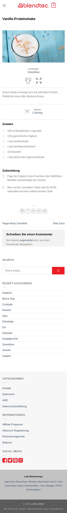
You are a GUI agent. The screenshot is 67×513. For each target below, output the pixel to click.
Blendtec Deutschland (39, 481)
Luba (42, 486)
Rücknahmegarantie (13, 436)
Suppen (6, 356)
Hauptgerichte (10, 338)
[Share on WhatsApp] (22, 211)
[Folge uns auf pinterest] (15, 460)
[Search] (58, 270)
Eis (4, 327)
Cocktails (7, 304)
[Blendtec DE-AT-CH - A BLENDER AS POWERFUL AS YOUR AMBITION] (33, 5)
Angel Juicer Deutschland (15, 481)
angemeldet (26, 240)
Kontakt (6, 388)
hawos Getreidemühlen (28, 486)
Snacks (6, 350)
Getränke (7, 333)
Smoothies (33, 72)
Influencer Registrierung (15, 430)
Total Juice (59, 223)
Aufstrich (7, 293)
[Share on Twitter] (33, 211)
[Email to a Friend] (39, 211)
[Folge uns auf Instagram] (20, 460)
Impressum (8, 394)
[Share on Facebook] (27, 211)
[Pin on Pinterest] (44, 211)
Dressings (8, 321)
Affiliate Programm (12, 424)
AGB (5, 400)
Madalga (50, 486)
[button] (4, 5)
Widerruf (7, 442)
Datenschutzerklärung (14, 406)
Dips (4, 316)
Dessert (6, 310)
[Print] (28, 80)
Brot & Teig (8, 298)
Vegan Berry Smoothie (14, 223)
